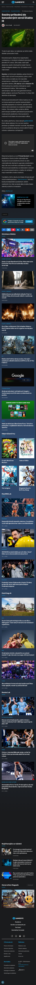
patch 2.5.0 (28, 121)
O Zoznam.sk (8, 942)
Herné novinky (9, 6)
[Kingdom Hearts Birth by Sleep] (26, 476)
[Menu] (3, 2)
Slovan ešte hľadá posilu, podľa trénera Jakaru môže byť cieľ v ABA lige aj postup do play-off (17, 722)
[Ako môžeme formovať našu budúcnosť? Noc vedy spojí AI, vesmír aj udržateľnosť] (18, 670)
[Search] (33, 2)
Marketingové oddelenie (10, 973)
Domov (3, 6)
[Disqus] (18, 816)
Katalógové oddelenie (9, 970)
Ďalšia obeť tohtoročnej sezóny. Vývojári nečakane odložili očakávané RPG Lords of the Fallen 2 (18, 361)
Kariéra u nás (7, 953)
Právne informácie (8, 945)
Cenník (20, 953)
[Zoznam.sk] (21, 970)
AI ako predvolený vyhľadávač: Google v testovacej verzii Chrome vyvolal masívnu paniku (16, 393)
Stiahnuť (30, 885)
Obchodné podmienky (23, 951)
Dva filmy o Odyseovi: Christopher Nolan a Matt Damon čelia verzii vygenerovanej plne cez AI (17, 328)
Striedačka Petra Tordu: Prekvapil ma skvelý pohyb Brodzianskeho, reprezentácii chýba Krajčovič (17, 786)
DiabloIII (5, 214)
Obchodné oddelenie (9, 968)
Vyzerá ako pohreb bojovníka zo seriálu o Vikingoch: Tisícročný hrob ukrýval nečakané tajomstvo (17, 622)
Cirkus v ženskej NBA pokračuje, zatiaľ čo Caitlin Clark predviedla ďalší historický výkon (16, 754)
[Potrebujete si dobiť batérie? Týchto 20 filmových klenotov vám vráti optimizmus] (6, 851)
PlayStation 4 (24, 6)
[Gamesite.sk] (18, 2)
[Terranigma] (9, 476)
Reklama (21, 942)
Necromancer (22, 179)
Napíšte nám (7, 956)
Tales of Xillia (23, 460)
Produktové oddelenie (9, 965)
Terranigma (6, 488)
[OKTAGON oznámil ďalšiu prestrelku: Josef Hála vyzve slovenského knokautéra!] (18, 538)
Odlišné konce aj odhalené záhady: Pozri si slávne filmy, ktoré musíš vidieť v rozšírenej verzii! (17, 296)
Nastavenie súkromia (9, 951)
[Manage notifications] (2, 982)
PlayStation (17, 6)
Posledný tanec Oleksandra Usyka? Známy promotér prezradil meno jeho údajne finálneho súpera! (17, 584)
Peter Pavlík (9, 25)
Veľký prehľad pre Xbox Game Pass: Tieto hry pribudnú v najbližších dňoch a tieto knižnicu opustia (17, 425)
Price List (20, 956)
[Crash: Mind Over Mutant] (9, 448)
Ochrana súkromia (8, 948)
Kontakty (7, 961)
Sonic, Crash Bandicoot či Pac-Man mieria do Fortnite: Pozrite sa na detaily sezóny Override (17, 263)
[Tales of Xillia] (26, 448)
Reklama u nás (22, 945)
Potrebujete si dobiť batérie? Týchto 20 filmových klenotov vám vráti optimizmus (23, 851)
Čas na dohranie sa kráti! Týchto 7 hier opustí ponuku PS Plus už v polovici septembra (23, 875)
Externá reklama (22, 948)
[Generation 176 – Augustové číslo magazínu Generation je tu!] (18, 899)
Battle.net (9, 191)
